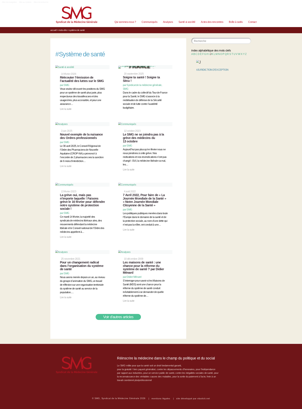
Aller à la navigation (9, 2)
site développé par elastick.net (193, 398)
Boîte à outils (236, 22)
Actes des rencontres (212, 22)
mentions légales (160, 398)
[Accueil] (72, 15)
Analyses (168, 22)
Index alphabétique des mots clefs (211, 50)
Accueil (53, 30)
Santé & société (187, 22)
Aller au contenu (25, 2)
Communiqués (149, 22)
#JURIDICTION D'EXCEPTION (212, 69)
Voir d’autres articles (118, 317)
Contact (252, 22)
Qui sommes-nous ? (125, 22)
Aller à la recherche (41, 2)
